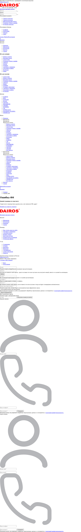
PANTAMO (6, 31)
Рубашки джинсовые (8, 87)
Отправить (20, 411)
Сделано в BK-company (6, 260)
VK (4, 108)
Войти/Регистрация (9, 37)
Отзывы (5, 245)
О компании (6, 244)
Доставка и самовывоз (9, 231)
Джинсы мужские (8, 20)
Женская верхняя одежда (10, 21)
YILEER (5, 105)
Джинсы (5, 62)
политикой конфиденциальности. (55, 412)
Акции (5, 51)
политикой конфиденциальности (63, 290)
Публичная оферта (8, 239)
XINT (4, 34)
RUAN (5, 101)
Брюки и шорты (7, 56)
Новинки (5, 45)
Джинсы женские (8, 18)
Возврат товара (7, 234)
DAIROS (5, 29)
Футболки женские (8, 24)
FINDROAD (6, 112)
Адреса (2, 37)
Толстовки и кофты (8, 68)
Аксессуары (6, 59)
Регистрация (6, 264)
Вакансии (5, 248)
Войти (2, 274)
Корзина (2, 39)
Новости (5, 253)
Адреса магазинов (8, 251)
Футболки (6, 70)
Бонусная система (8, 236)
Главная (5, 192)
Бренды (5, 49)
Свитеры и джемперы (9, 67)
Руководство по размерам (10, 237)
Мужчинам (6, 48)
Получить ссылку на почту (24, 297)
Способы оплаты (7, 233)
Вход (4, 263)
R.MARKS (6, 107)
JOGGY (5, 32)
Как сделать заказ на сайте (10, 230)
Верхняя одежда (7, 58)
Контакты (5, 247)
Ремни (5, 84)
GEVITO (5, 102)
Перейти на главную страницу (8, 206)
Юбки (4, 71)
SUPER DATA (7, 109)
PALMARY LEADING (9, 111)
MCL (4, 98)
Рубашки (5, 65)
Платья (5, 64)
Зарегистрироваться (6, 292)
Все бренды (9, 150)
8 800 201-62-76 (4, 2)
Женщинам (6, 47)
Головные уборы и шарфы (10, 23)
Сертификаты (7, 250)
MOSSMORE (6, 104)
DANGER (6, 99)
